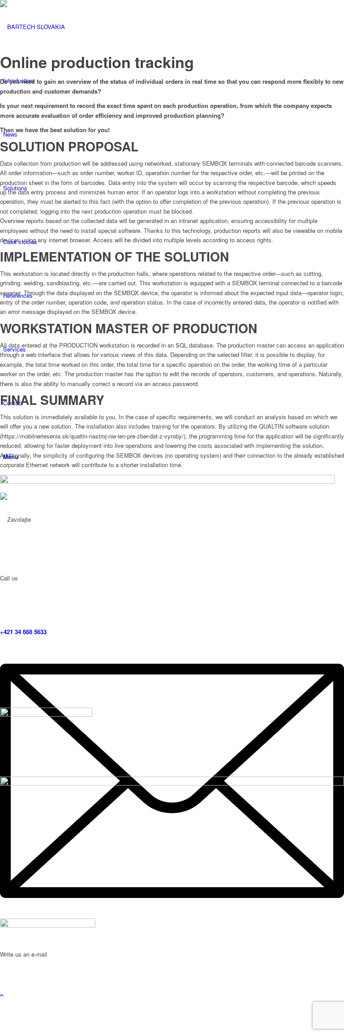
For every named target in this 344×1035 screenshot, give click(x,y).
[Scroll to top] (2, 995)
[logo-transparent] (67, 26)
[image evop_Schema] (172, 848)
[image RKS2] (172, 954)
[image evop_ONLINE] (172, 591)
